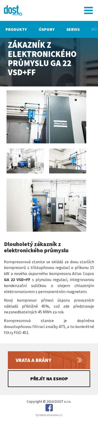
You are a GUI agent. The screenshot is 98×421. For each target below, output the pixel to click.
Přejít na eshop (49, 379)
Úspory (47, 29)
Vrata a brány (33, 360)
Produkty (16, 29)
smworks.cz (54, 415)
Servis (73, 29)
